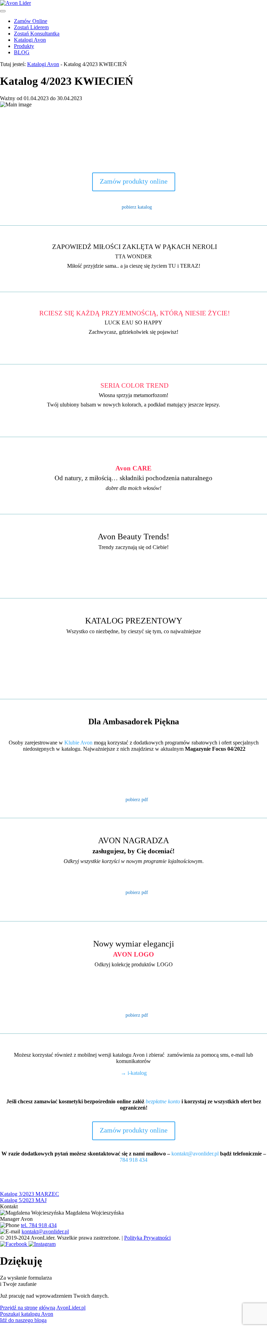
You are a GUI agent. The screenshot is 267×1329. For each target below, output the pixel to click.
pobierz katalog (137, 207)
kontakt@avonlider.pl (195, 1154)
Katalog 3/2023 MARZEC (29, 1194)
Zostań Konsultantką (36, 34)
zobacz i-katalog (134, 583)
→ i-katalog (134, 1073)
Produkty (24, 46)
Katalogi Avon (30, 40)
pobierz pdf (137, 799)
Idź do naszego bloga (23, 1320)
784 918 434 (133, 1160)
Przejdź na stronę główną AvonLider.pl (43, 1308)
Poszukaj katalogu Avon (26, 1314)
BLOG (22, 52)
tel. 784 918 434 (39, 1225)
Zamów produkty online (134, 181)
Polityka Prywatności (147, 1238)
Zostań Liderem (31, 27)
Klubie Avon (78, 743)
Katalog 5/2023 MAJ (23, 1200)
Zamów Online (30, 21)
